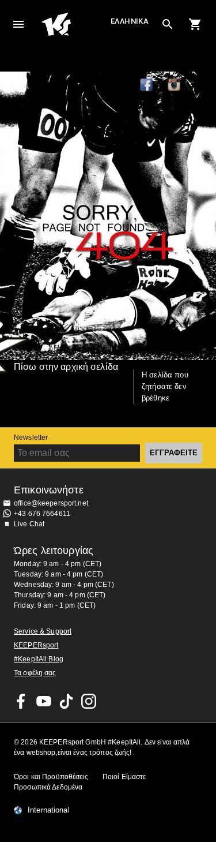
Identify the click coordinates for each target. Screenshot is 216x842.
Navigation (18, 24)
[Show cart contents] (195, 24)
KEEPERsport (36, 645)
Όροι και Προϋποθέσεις (51, 777)
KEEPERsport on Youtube (43, 701)
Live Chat (29, 524)
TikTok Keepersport (202, 85)
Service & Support (42, 631)
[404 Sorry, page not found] (108, 216)
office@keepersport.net (51, 503)
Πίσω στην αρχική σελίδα (66, 367)
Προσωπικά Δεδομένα (48, 787)
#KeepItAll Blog (38, 659)
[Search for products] (167, 24)
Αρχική (74, 24)
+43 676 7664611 (42, 514)
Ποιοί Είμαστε (124, 777)
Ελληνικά (130, 21)
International (49, 810)
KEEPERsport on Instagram (174, 85)
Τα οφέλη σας (35, 673)
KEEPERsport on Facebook (21, 701)
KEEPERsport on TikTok (66, 701)
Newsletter (31, 437)
